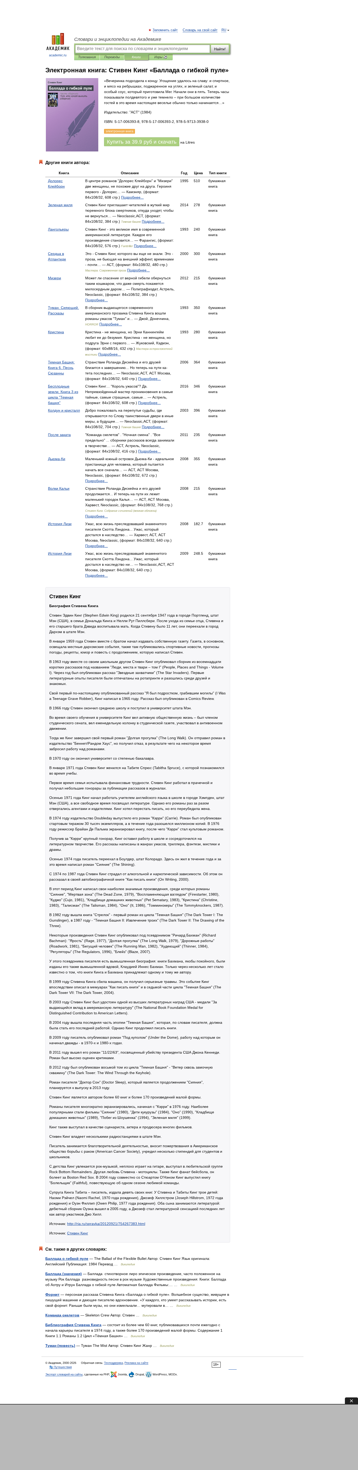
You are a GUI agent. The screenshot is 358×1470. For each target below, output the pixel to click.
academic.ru (58, 55)
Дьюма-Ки (56, 459)
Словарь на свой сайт (200, 30)
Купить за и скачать (141, 142)
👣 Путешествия (60, 1367)
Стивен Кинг (77, 1233)
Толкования (87, 57)
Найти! (220, 49)
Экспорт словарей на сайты (64, 1374)
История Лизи (60, 524)
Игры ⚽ (160, 57)
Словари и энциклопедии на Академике (117, 39)
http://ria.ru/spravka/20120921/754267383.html (106, 1224)
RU (223, 30)
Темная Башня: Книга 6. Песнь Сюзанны (61, 367)
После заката (59, 435)
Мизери (54, 278)
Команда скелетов (62, 1315)
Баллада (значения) (63, 1274)
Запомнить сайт (165, 30)
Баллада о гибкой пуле (66, 1258)
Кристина (56, 332)
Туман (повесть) (60, 1345)
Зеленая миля (60, 205)
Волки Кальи (58, 488)
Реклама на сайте (136, 1362)
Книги (136, 57)
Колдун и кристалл (64, 410)
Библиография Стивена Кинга (73, 1325)
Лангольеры (58, 229)
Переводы (112, 57)
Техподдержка (113, 1362)
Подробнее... (132, 197)
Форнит (52, 1294)
